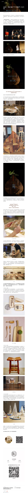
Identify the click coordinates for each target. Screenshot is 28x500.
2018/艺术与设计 (17, 487)
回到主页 (3, 1)
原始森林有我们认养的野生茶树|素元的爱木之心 (8, 488)
